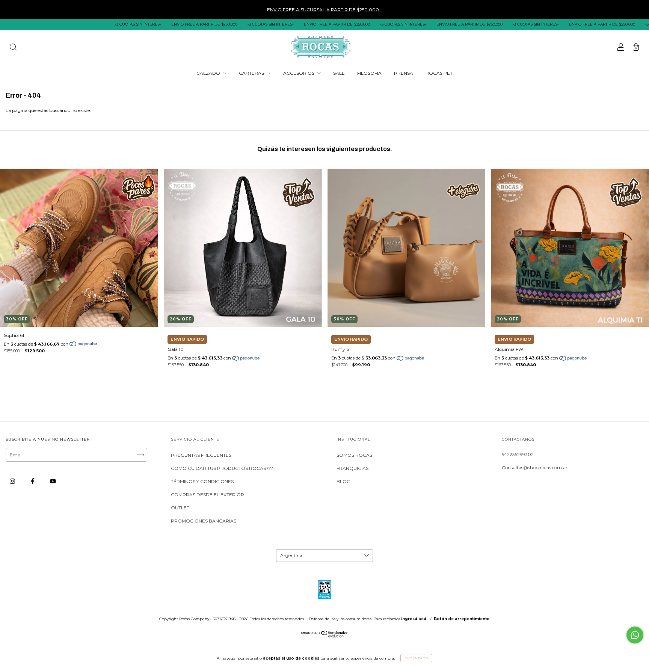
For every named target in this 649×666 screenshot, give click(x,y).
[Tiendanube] (324, 636)
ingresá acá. (414, 618)
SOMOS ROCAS (354, 455)
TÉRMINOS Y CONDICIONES (202, 481)
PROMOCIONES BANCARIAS (203, 521)
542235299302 (518, 454)
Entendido (416, 658)
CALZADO (208, 73)
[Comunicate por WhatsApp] (634, 635)
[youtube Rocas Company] (53, 481)
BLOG (343, 481)
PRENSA (403, 73)
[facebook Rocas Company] (33, 481)
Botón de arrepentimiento (462, 618)
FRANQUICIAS (352, 468)
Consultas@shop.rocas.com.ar (534, 467)
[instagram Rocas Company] (13, 481)
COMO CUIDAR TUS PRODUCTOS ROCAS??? (222, 468)
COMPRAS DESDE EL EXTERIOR (207, 494)
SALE (339, 73)
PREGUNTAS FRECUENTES (201, 455)
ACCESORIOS (299, 73)
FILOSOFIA (369, 73)
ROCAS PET (439, 73)
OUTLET (180, 507)
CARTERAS (252, 73)
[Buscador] (13, 48)
